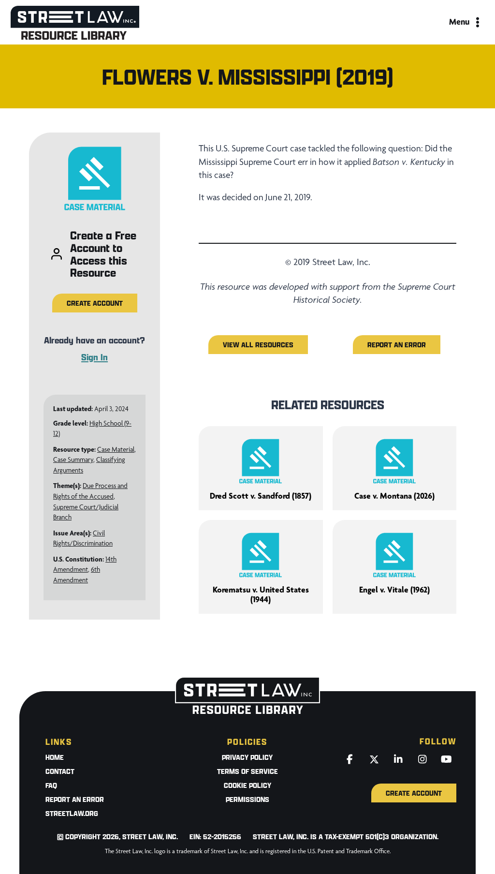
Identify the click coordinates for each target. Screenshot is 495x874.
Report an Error (74, 799)
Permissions (247, 799)
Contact (59, 771)
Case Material (115, 449)
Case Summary (73, 459)
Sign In (94, 357)
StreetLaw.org (71, 813)
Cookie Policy (247, 785)
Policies (247, 741)
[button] (94, 303)
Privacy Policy (247, 757)
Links (58, 741)
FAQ (51, 785)
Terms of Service (247, 771)
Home (54, 757)
